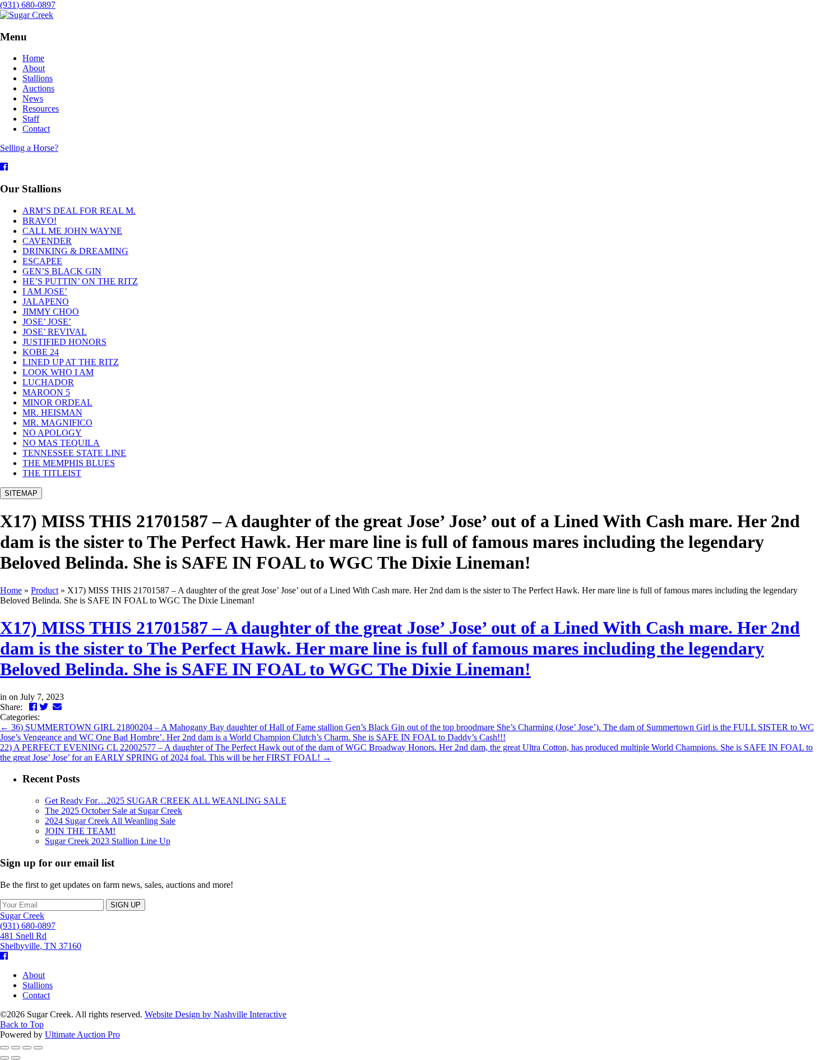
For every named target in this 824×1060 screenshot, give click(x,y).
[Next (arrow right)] (15, 1057)
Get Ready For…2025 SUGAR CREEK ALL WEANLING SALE (165, 800)
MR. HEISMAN (52, 412)
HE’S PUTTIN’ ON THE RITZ (80, 281)
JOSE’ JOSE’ (46, 321)
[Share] (15, 1047)
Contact (36, 995)
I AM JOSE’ (44, 291)
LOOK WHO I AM (58, 372)
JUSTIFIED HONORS (64, 342)
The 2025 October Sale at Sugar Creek (113, 810)
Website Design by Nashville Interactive (215, 1014)
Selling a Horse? (29, 148)
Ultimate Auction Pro (82, 1034)
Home (11, 590)
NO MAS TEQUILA (61, 443)
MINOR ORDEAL (57, 402)
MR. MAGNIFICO (57, 422)
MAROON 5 (46, 392)
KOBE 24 (40, 352)
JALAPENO (45, 301)
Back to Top (22, 1024)
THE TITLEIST (51, 473)
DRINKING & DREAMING (75, 251)
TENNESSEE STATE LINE (74, 453)
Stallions (37, 985)
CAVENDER (47, 241)
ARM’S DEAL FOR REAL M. (79, 210)
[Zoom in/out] (38, 1047)
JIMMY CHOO (50, 311)
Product (44, 590)
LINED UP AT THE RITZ (70, 362)
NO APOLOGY (52, 432)
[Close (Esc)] (4, 1047)
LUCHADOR (48, 382)
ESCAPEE (42, 261)
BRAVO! (39, 220)
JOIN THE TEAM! (80, 831)
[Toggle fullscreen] (26, 1047)
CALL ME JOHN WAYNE (72, 231)
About (33, 975)
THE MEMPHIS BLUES (68, 463)
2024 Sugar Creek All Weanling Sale (110, 821)
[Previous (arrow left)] (4, 1057)
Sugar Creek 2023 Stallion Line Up (107, 841)
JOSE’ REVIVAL (54, 332)
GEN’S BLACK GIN (61, 271)
